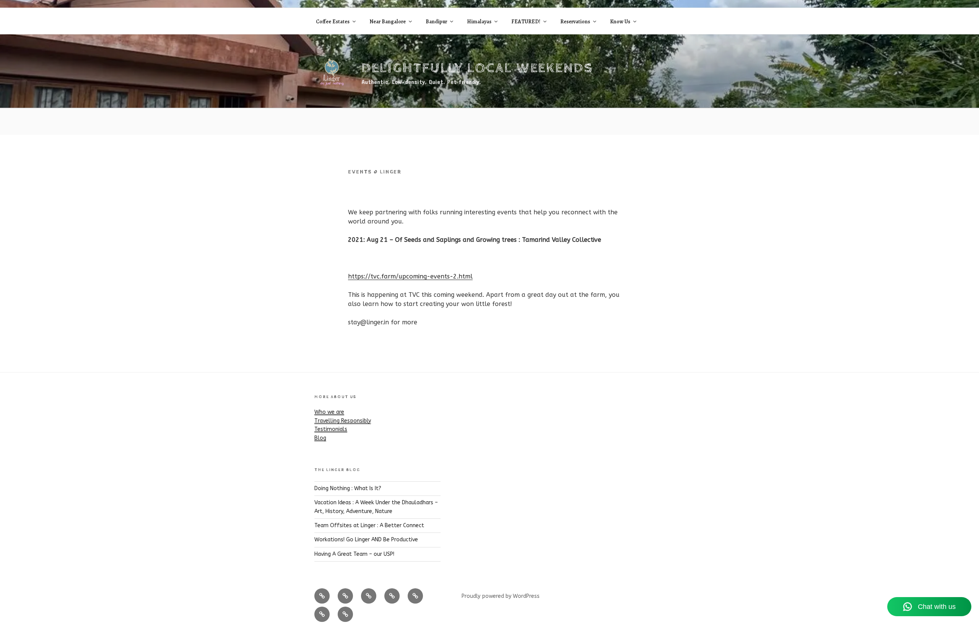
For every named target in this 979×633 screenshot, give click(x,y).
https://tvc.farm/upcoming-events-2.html (410, 276)
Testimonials (330, 429)
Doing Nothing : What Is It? (347, 488)
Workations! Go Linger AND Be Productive (366, 539)
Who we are (329, 412)
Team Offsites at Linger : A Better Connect (369, 525)
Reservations (575, 21)
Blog (320, 438)
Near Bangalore (387, 21)
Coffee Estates (333, 21)
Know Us (620, 21)
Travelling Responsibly (342, 421)
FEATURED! (525, 21)
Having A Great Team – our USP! (354, 554)
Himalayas (479, 21)
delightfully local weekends (477, 68)
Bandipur (436, 21)
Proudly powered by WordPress (501, 596)
